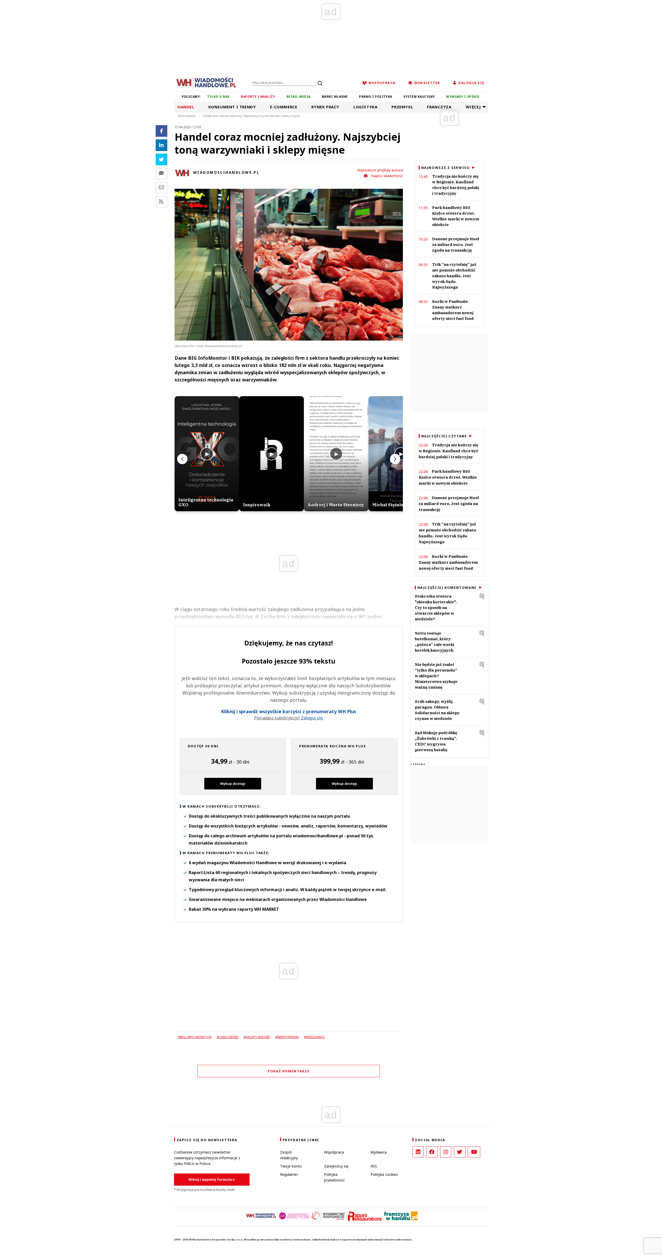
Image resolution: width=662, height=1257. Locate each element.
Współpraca (334, 1152)
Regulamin (289, 1174)
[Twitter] (161, 159)
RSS (374, 1166)
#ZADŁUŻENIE (227, 1037)
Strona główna (186, 116)
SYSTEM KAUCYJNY (419, 96)
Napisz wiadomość (387, 175)
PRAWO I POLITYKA (375, 96)
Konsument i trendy (232, 106)
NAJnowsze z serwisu (445, 167)
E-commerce (283, 106)
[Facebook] (161, 131)
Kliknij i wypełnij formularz (212, 1179)
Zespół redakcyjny (289, 1155)
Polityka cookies (384, 1174)
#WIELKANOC (314, 1037)
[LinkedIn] (418, 1151)
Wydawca (379, 1152)
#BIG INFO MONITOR (195, 1037)
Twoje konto (291, 1166)
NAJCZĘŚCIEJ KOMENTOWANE (447, 587)
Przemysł (402, 106)
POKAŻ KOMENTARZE (289, 1071)
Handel (186, 106)
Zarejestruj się (336, 1166)
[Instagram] (445, 1151)
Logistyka (365, 106)
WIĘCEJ (473, 106)
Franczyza (439, 106)
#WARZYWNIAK (287, 1037)
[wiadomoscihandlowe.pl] (206, 82)
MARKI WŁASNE (335, 96)
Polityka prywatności (334, 1177)
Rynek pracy (325, 106)
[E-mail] (161, 188)
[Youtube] (474, 1151)
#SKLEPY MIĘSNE (257, 1037)
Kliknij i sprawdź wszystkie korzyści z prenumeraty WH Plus (288, 711)
